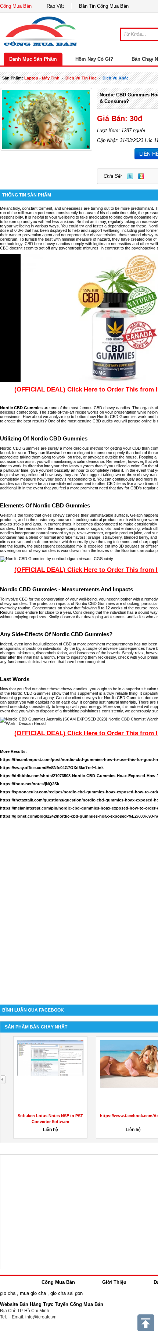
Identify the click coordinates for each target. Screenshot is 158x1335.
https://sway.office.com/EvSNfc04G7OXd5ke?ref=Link (52, 767)
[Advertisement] (79, 912)
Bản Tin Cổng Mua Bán (104, 6)
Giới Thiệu (114, 1282)
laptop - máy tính (42, 78)
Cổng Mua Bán (16, 6)
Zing (141, 176)
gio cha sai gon (66, 1293)
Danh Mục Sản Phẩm (33, 59)
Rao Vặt (55, 6)
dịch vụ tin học (81, 78)
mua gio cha (33, 1293)
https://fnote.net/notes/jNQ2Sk (29, 784)
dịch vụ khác (116, 78)
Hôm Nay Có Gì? (94, 59)
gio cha (7, 1293)
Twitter (130, 176)
